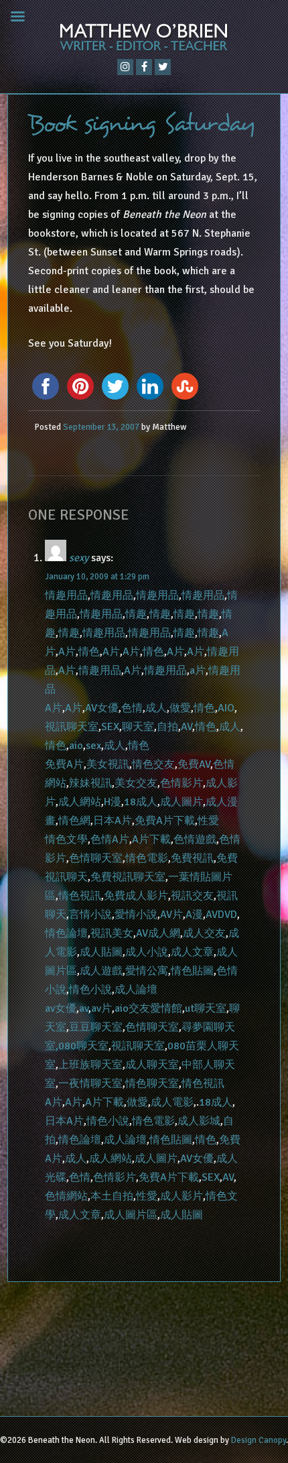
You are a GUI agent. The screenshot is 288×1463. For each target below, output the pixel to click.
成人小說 (146, 952)
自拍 (167, 727)
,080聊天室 (82, 1046)
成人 (156, 708)
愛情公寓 (146, 971)
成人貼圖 (101, 952)
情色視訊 (79, 895)
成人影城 (198, 1121)
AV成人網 (158, 933)
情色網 (74, 820)
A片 (67, 651)
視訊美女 (111, 933)
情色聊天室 (152, 1083)
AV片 (171, 914)
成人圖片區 (130, 1215)
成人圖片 (181, 802)
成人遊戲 (101, 971)
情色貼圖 (192, 971)
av (83, 1008)
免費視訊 (192, 858)
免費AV (193, 764)
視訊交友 (192, 895)
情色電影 (146, 858)
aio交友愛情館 (148, 1008)
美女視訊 (107, 764)
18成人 (140, 802)
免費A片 (64, 764)
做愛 (180, 708)
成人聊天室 (152, 1064)
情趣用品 (66, 595)
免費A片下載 (165, 820)
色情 (132, 708)
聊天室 (138, 727)
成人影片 (181, 1196)
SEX (110, 727)
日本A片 (112, 820)
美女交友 (136, 783)
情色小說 (90, 989)
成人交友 (204, 933)
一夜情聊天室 (90, 1083)
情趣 (136, 614)
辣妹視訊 (90, 783)
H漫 (112, 802)
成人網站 (79, 802)
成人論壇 (136, 989)
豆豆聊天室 (96, 1027)
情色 (89, 651)
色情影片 (181, 783)
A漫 (194, 914)
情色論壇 (66, 933)
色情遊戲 (194, 839)
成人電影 (172, 1102)
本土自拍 (111, 1196)
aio (76, 745)
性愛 (208, 820)
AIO (226, 708)
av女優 (60, 1008)
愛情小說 (136, 914)
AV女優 (102, 708)
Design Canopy (258, 1440)
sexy (78, 558)
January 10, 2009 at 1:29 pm (97, 576)
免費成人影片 (136, 895)
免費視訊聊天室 (127, 877)
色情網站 (66, 1196)
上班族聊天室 (90, 1064)
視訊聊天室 (71, 727)
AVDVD (221, 914)
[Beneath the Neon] (144, 40)
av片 (101, 1008)
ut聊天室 (205, 1008)
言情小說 (90, 914)
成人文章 (192, 952)
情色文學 (66, 839)
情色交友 (153, 764)
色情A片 (109, 839)
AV (186, 727)
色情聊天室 (96, 858)
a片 (198, 670)
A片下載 (151, 839)
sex (93, 745)
